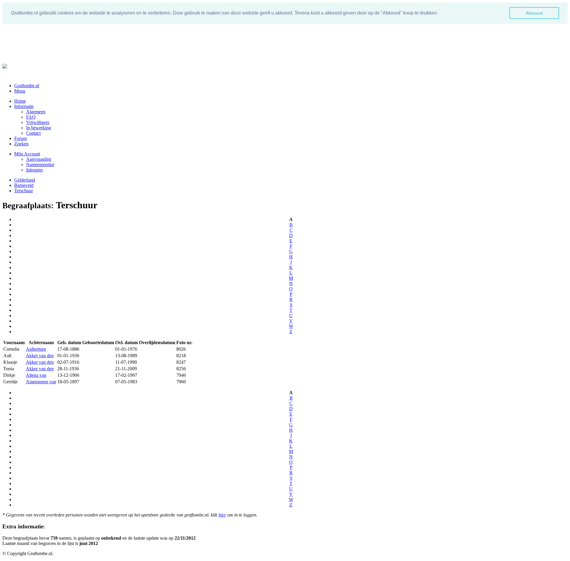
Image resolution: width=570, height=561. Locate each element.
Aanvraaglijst (38, 159)
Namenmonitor (40, 164)
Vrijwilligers (37, 122)
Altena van (36, 375)
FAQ (31, 117)
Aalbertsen (36, 349)
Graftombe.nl (26, 85)
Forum (20, 138)
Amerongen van (41, 381)
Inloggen (34, 169)
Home (20, 101)
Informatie (24, 106)
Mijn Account (27, 153)
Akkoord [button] (534, 13)
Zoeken (21, 143)
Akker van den (40, 355)
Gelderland (24, 179)
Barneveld (24, 185)
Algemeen (35, 111)
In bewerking (38, 127)
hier (222, 514)
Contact (33, 133)
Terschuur (23, 190)
